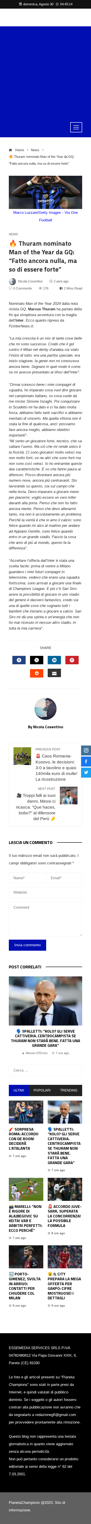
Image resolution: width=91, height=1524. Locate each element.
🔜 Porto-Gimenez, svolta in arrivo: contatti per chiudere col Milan (25, 1286)
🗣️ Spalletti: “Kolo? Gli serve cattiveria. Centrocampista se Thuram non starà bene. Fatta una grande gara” (64, 1146)
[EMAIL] (54, 673)
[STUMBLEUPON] (36, 673)
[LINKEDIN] (54, 660)
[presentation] (13, 1016)
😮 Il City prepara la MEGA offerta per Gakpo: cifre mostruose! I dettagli (64, 1286)
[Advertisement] (45, 72)
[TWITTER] (36, 660)
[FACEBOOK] (19, 660)
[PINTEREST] (72, 660)
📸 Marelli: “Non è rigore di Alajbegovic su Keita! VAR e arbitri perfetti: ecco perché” (49, 1036)
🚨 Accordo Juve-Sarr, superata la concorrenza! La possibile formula (65, 1215)
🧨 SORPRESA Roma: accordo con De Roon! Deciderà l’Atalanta (23, 1138)
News (13, 234)
